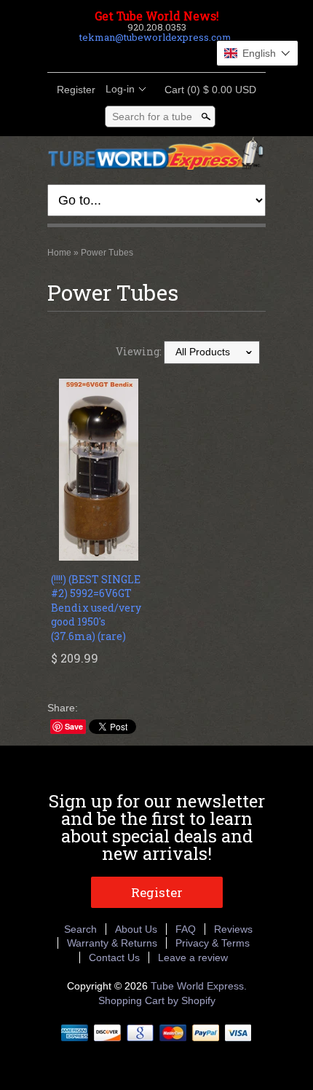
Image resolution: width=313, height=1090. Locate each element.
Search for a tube (152, 116)
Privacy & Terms (212, 943)
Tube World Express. (199, 986)
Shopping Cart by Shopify (156, 1000)
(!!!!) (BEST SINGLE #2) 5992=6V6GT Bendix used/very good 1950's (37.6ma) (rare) (96, 607)
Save (74, 726)
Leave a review (193, 957)
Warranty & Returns (112, 943)
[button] (257, 53)
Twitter (143, 54)
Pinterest (168, 54)
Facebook (118, 54)
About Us (136, 929)
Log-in (120, 89)
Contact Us (114, 957)
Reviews (233, 929)
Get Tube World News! (157, 16)
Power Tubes (107, 253)
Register (76, 89)
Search (80, 929)
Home (59, 253)
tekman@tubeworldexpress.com (155, 37)
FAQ (185, 929)
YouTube (193, 54)
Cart (206, 89)
